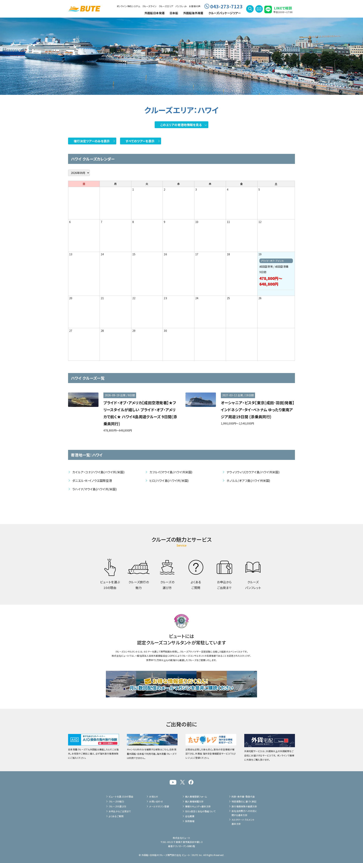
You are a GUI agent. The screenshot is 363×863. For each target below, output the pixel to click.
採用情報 (189, 821)
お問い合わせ (156, 801)
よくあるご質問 (116, 816)
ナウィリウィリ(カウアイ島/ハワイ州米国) (253, 472)
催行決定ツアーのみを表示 (92, 141)
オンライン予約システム (128, 6)
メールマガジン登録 (159, 806)
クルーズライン (149, 6)
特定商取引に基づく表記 (244, 801)
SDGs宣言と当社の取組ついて (200, 811)
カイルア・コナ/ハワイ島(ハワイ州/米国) (98, 472)
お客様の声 (194, 6)
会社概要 (189, 816)
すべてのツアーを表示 (140, 141)
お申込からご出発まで (120, 811)
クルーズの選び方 (117, 806)
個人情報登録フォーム (196, 796)
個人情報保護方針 (194, 801)
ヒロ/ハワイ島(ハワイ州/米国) (169, 480)
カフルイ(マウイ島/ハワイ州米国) (171, 472)
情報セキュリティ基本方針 (198, 806)
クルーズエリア (166, 6)
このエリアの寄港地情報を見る (181, 124)
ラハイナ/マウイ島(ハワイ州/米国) (94, 489)
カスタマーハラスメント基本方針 (243, 821)
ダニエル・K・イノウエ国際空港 (92, 480)
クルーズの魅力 (116, 801)
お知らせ (153, 796)
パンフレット (181, 6)
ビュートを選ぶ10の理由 (121, 796)
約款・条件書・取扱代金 (243, 796)
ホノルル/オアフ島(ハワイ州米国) (248, 480)
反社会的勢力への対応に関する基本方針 (244, 813)
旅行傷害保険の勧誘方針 (244, 806)
